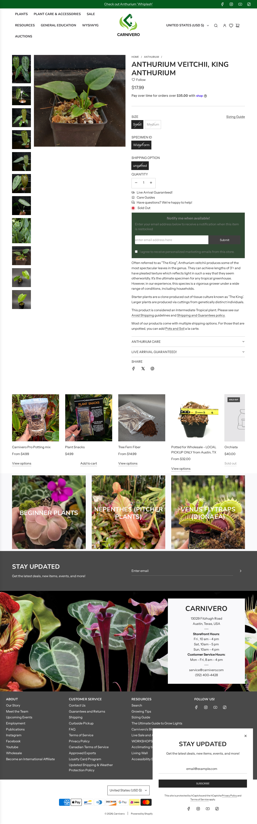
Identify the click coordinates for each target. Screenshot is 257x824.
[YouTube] (240, 4)
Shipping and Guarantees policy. (201, 315)
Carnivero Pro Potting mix (31, 447)
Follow (141, 80)
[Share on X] (143, 369)
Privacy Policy (229, 795)
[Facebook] (222, 4)
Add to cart (88, 463)
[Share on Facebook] (133, 369)
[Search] (215, 25)
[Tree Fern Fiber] (141, 417)
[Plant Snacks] (88, 417)
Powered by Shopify (142, 813)
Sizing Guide (235, 117)
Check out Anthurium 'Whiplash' (128, 4)
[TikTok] (249, 4)
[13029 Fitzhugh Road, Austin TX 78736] (128, 641)
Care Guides (146, 197)
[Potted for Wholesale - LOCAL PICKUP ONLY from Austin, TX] (194, 417)
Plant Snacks (75, 447)
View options (21, 463)
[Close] (245, 735)
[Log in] (224, 25)
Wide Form (141, 145)
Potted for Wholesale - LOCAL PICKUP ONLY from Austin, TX (193, 449)
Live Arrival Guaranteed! (154, 192)
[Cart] (237, 25)
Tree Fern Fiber (129, 447)
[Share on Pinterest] (152, 369)
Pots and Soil (175, 329)
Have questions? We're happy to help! (164, 202)
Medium (153, 124)
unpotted (140, 166)
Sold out (230, 463)
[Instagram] (231, 4)
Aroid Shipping (143, 315)
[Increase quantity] (151, 183)
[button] (19, 432)
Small (137, 124)
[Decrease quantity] (136, 183)
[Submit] (240, 570)
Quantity (140, 174)
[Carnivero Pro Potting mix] (35, 417)
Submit (224, 240)
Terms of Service (199, 799)
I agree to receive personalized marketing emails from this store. (187, 252)
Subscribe (203, 783)
